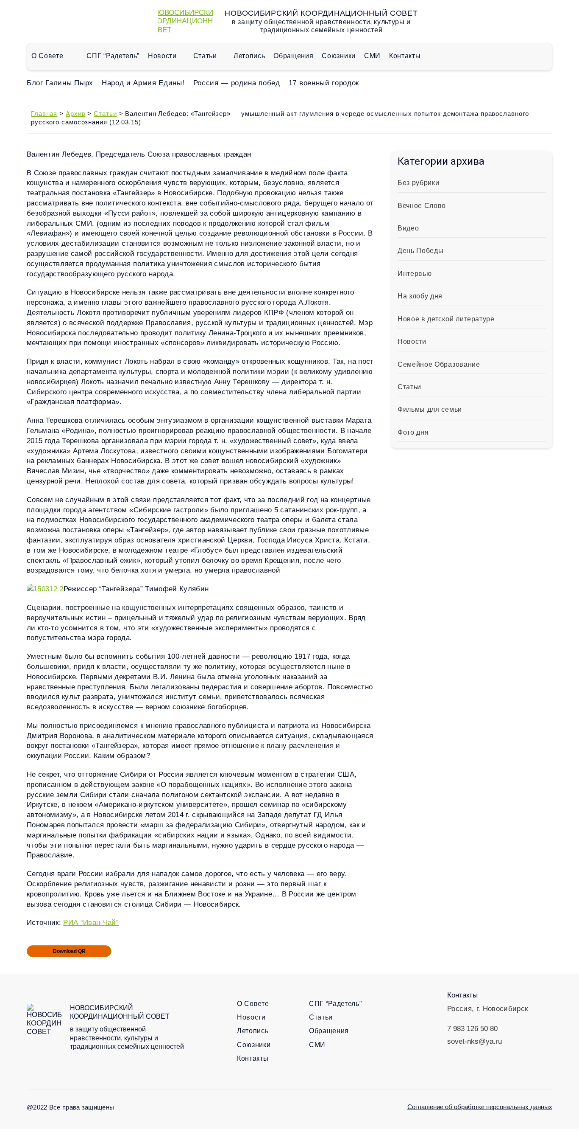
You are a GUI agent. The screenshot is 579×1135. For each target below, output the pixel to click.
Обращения (293, 55)
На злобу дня (420, 296)
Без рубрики (418, 182)
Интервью (414, 273)
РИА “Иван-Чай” (91, 923)
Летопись (249, 55)
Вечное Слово (422, 205)
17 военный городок (324, 83)
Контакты (404, 55)
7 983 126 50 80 (472, 1029)
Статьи (205, 55)
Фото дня (413, 432)
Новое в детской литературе (446, 319)
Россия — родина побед (236, 83)
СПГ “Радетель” (112, 55)
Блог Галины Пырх (60, 83)
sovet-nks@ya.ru (474, 1041)
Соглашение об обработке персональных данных (479, 1106)
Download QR (69, 951)
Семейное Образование (439, 364)
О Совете (47, 55)
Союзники (338, 55)
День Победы (420, 250)
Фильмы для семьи (430, 409)
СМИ (372, 55)
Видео (408, 228)
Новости (162, 55)
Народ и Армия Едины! (143, 83)
